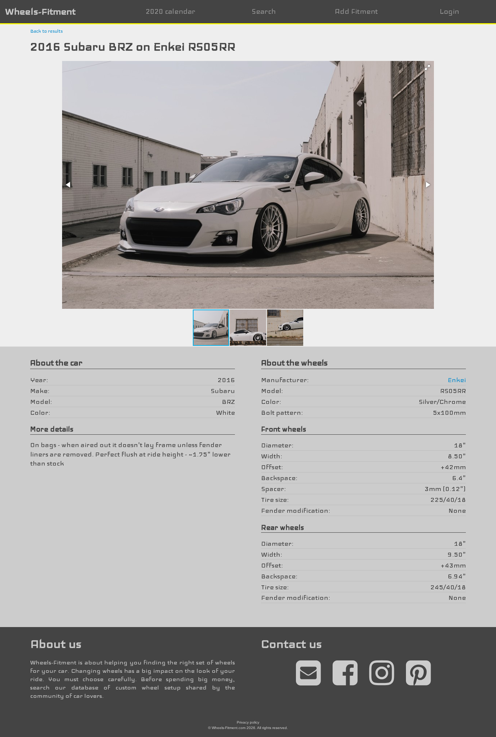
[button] (427, 67)
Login (449, 11)
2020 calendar (170, 11)
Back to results (46, 31)
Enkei (457, 380)
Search (264, 11)
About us (55, 644)
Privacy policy (248, 722)
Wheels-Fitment (40, 11)
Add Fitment (356, 11)
